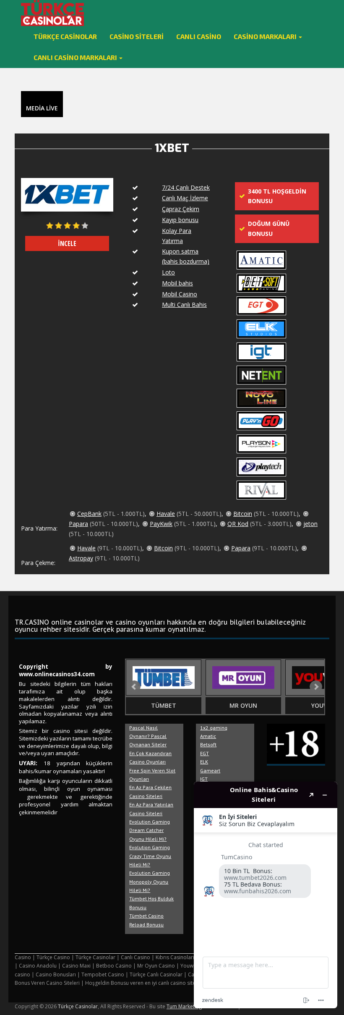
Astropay (81, 558)
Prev (134, 686)
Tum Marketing (184, 1006)
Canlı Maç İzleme (185, 198)
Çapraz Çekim (180, 209)
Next (316, 686)
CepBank (89, 514)
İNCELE (67, 243)
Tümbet (163, 705)
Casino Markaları (266, 36)
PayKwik (161, 524)
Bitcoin (242, 514)
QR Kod (237, 524)
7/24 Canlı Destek (186, 187)
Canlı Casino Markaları (76, 57)
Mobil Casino (179, 294)
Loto (168, 272)
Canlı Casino (198, 36)
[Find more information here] (265, 895)
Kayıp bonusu (180, 220)
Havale (165, 514)
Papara (78, 524)
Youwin (323, 705)
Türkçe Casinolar (65, 36)
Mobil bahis (177, 283)
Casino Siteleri (136, 36)
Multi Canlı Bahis (184, 305)
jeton (310, 524)
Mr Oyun (243, 705)
